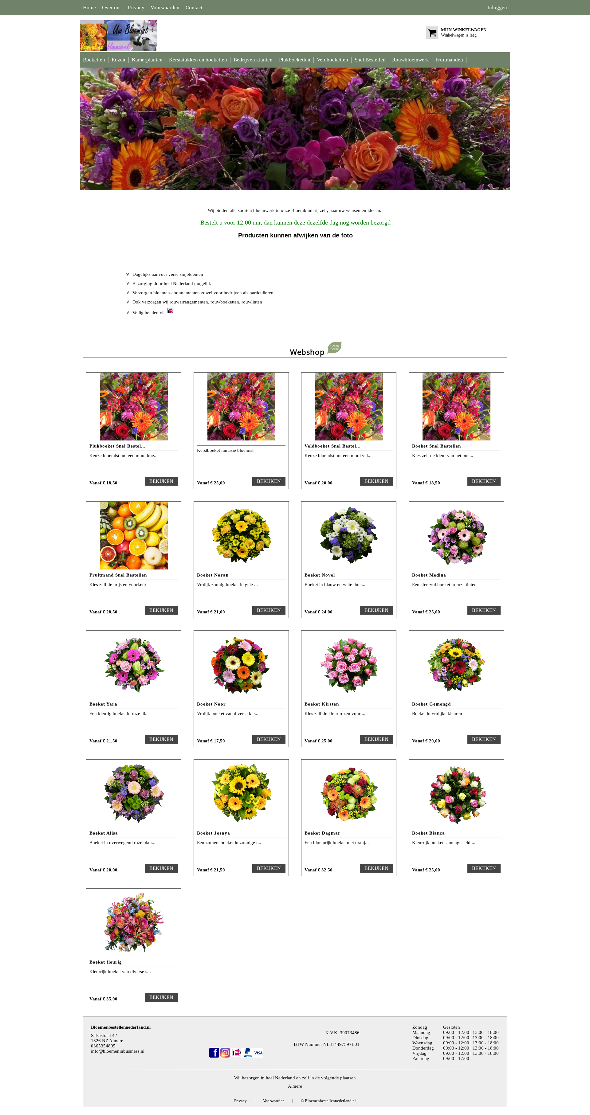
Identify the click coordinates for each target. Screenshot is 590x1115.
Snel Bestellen (370, 60)
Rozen (118, 60)
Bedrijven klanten (253, 60)
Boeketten (94, 60)
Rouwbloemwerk (410, 60)
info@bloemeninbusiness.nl (117, 1051)
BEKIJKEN (161, 481)
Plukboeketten (294, 60)
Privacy (136, 7)
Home (89, 7)
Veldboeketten (332, 60)
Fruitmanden (449, 60)
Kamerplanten (147, 60)
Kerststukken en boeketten (198, 60)
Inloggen (497, 7)
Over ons (112, 7)
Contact (194, 7)
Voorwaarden (165, 7)
